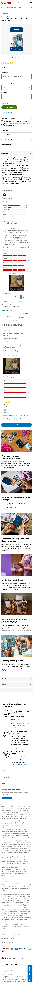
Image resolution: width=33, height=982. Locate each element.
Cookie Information (7, 938)
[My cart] (26, 2)
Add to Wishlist (8, 112)
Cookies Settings (7, 942)
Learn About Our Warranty (16, 747)
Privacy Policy (17, 935)
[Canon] (6, 3)
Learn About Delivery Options (18, 726)
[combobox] (16, 7)
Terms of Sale (5, 935)
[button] (12, 57)
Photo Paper (6, 13)
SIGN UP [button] (7, 798)
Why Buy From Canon (18, 764)
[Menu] (31, 2)
